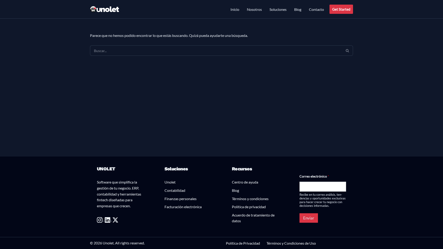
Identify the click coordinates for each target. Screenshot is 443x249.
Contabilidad (175, 190)
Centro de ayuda (245, 182)
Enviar (308, 218)
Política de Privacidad (243, 243)
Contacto (316, 9)
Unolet (170, 182)
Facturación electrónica (183, 207)
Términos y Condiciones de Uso (291, 243)
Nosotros (254, 9)
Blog (297, 9)
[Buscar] (347, 50)
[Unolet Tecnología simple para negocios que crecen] (105, 9)
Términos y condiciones (250, 198)
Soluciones (278, 9)
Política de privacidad (249, 207)
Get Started (341, 9)
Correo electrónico (314, 176)
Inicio (234, 9)
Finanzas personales (181, 198)
